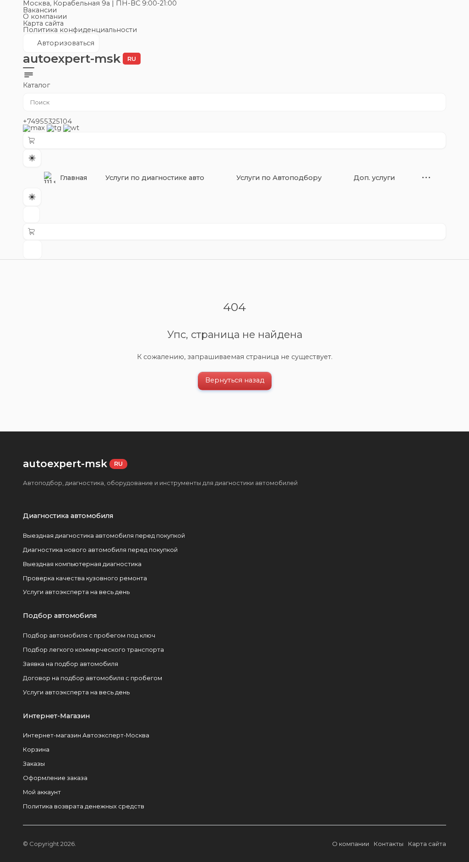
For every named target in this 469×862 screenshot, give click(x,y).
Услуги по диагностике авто (154, 178)
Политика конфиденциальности (80, 30)
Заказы (34, 763)
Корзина (36, 749)
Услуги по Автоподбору (279, 178)
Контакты (389, 843)
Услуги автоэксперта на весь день (76, 591)
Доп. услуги (374, 178)
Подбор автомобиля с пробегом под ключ (89, 635)
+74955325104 (47, 121)
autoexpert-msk (79, 59)
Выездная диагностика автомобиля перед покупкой (104, 535)
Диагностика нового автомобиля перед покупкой (100, 549)
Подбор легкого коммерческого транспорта (93, 649)
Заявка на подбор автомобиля (70, 663)
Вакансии (40, 10)
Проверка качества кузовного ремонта (85, 578)
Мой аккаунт (42, 792)
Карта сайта (43, 23)
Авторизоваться (60, 46)
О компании (45, 16)
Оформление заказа (55, 777)
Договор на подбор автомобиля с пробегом (92, 678)
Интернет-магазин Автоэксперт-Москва (86, 735)
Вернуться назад (234, 380)
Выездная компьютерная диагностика (82, 563)
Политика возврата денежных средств (83, 806)
